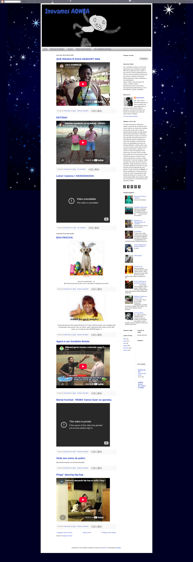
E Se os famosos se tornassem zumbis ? (140, 282)
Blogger (118, 548)
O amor (70, 49)
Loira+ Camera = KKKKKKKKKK (75, 176)
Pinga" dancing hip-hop (69, 474)
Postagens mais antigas (109, 532)
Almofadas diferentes (140, 207)
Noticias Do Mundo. (57, 49)
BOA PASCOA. (64, 237)
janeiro (125, 350)
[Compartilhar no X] (96, 111)
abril (124, 343)
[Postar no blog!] (94, 111)
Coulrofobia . (138, 231)
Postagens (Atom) (67, 536)
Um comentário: (81, 169)
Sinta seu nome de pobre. (71, 458)
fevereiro (126, 348)
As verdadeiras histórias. (102, 49)
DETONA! (61, 117)
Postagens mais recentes (64, 532)
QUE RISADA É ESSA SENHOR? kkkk (78, 59)
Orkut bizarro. (138, 255)
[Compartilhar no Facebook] (99, 111)
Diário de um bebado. (83, 49)
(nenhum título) (138, 313)
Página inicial (87, 532)
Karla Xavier (140, 98)
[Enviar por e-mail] (92, 111)
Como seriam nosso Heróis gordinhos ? (140, 245)
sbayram (104, 548)
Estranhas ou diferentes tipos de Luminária (139, 222)
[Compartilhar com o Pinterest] (101, 111)
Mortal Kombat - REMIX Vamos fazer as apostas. (84, 399)
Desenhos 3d (138, 266)
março (125, 345)
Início (45, 49)
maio (124, 341)
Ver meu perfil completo (130, 116)
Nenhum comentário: (83, 110)
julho (124, 339)
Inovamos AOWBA (67, 11)
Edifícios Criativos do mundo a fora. (140, 297)
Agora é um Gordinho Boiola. (73, 341)
